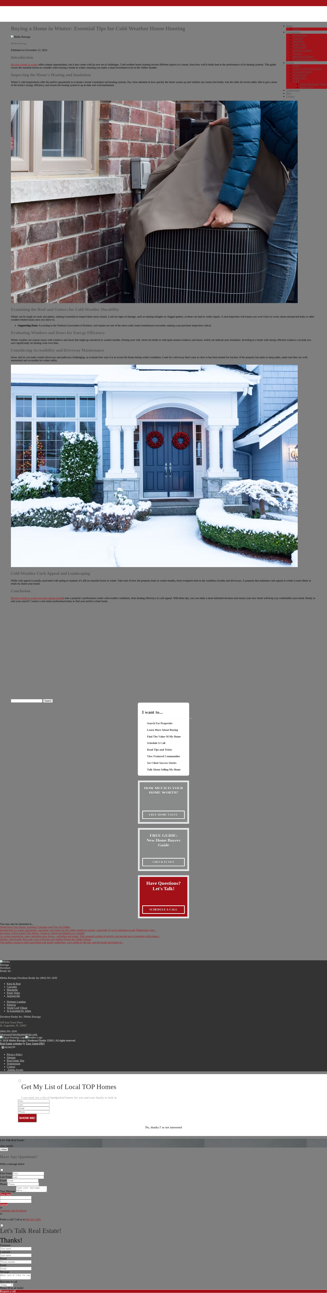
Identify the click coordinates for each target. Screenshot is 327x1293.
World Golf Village (303, 56)
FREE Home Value (163, 814)
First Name (6, 1173)
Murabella (298, 41)
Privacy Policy (14, 1054)
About (296, 29)
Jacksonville (299, 47)
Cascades (298, 38)
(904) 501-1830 (8, 1031)
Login (296, 81)
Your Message (7, 1191)
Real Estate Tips (15, 1060)
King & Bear (300, 35)
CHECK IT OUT (164, 862)
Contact (290, 96)
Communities (293, 32)
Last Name (6, 1176)
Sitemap (11, 1057)
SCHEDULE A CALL (163, 909)
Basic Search (300, 74)
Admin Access (15, 1069)
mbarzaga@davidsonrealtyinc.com (18, 4)
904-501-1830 (33, 1219)
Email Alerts (299, 78)
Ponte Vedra (299, 44)
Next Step (5, 1194)
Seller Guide (306, 87)
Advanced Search (302, 71)
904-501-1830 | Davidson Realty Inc (19, 1)
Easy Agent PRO (35, 1043)
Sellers (296, 65)
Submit (4, 1204)
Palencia (297, 53)
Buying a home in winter (24, 64)
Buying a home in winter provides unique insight (37, 598)
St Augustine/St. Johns (305, 59)
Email (3, 1180)
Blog (288, 93)
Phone (3, 1184)
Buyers (290, 62)
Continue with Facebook (13, 1210)
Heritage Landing (302, 50)
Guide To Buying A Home (307, 68)
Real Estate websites (11, 1043)
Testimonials (293, 90)
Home (289, 25)
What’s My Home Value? (313, 84)
